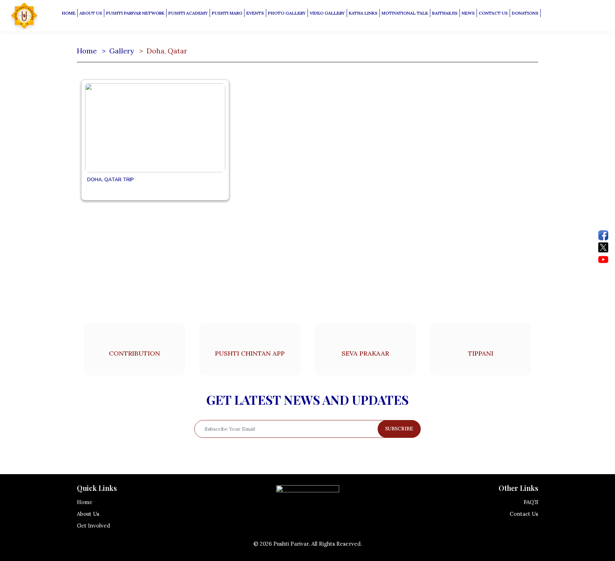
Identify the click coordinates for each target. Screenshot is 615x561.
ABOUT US (90, 13)
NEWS (468, 13)
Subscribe (399, 428)
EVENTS (255, 13)
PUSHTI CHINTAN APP (250, 353)
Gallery (121, 50)
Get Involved (93, 525)
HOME (68, 13)
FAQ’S (531, 502)
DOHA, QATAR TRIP (110, 179)
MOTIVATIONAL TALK (405, 13)
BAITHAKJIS (445, 13)
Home (87, 50)
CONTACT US (493, 13)
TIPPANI (480, 353)
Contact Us (524, 513)
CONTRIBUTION (134, 353)
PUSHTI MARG (227, 13)
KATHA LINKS (363, 13)
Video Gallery (327, 13)
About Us (88, 513)
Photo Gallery (287, 13)
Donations (525, 13)
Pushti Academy (188, 13)
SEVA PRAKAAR (365, 353)
